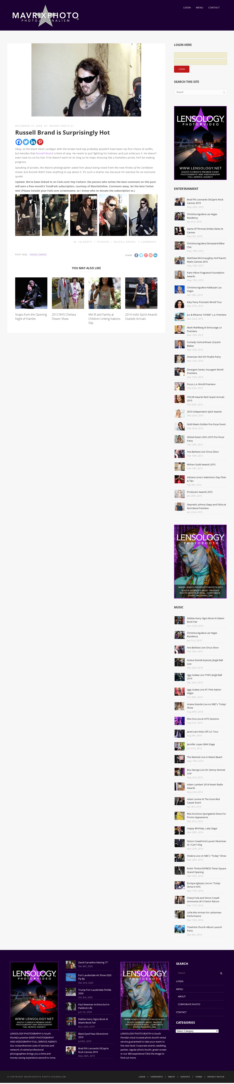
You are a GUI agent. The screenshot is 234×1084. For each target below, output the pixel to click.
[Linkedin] (33, 142)
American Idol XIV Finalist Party (204, 356)
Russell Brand (44, 153)
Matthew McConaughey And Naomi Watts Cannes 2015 (206, 259)
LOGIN (187, 7)
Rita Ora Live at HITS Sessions (203, 718)
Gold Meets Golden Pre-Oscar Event (206, 424)
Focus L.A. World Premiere (201, 384)
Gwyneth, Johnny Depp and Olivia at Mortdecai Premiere (206, 506)
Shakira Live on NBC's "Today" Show (206, 855)
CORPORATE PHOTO (189, 1004)
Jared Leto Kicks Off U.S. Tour (202, 731)
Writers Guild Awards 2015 (201, 464)
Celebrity (85, 241)
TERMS (198, 1076)
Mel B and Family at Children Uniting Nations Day (104, 319)
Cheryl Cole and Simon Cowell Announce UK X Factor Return (203, 899)
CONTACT (214, 7)
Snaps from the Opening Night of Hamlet (31, 317)
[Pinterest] (40, 142)
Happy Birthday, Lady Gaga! (202, 828)
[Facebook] (19, 142)
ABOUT (182, 996)
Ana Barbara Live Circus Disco (203, 451)
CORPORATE (157, 1076)
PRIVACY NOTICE (215, 1076)
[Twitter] (26, 142)
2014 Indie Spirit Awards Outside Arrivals (141, 317)
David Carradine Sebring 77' (93, 962)
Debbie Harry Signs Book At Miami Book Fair (93, 1020)
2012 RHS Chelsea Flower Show (64, 317)
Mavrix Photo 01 (62, 125)
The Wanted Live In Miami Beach (204, 757)
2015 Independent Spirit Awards (204, 411)
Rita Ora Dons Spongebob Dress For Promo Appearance (206, 815)
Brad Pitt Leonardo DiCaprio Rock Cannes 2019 (93, 1050)
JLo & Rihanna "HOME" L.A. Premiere (206, 314)
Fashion (103, 241)
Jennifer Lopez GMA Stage (201, 744)
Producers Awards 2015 (199, 492)
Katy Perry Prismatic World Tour (204, 302)
